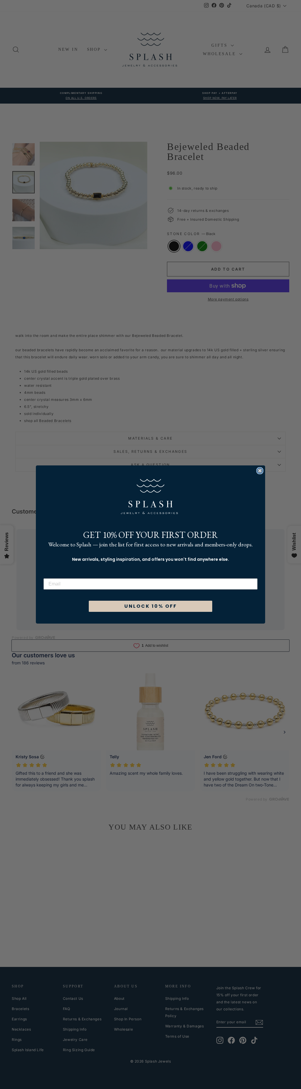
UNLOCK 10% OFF (150, 606)
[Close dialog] (260, 471)
